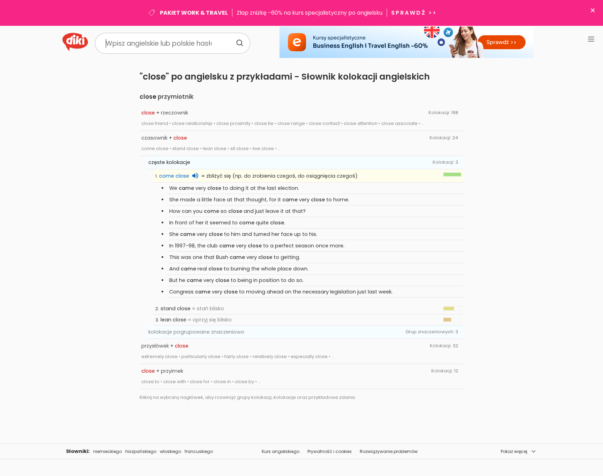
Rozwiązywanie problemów (389, 451)
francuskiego (199, 451)
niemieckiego (107, 451)
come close (174, 175)
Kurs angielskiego (280, 451)
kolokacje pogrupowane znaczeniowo (196, 331)
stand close (176, 308)
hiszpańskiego (140, 451)
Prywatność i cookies (329, 451)
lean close (173, 319)
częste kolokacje (169, 162)
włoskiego (170, 451)
